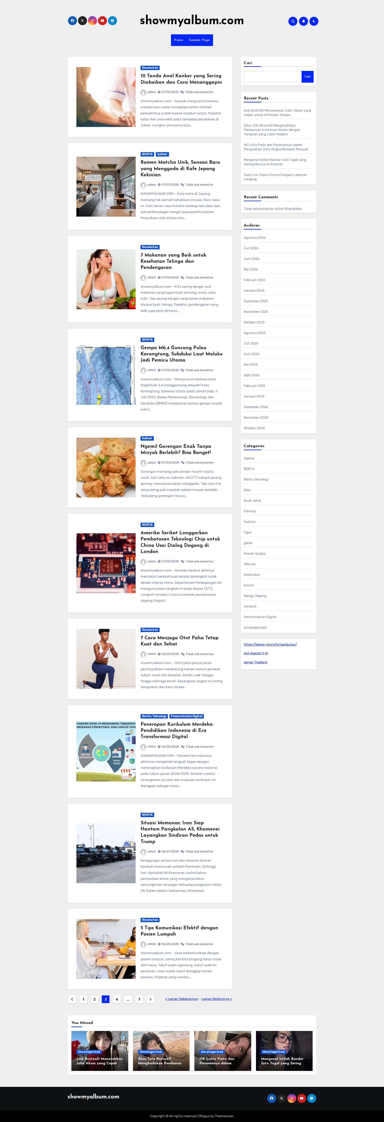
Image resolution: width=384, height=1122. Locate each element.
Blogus (204, 1116)
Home (178, 40)
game (248, 543)
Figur (248, 532)
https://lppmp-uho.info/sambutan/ (270, 644)
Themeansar (224, 1116)
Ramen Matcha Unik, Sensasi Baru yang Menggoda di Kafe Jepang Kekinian (180, 168)
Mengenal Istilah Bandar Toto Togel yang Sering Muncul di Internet (282, 1063)
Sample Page (199, 40)
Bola (247, 490)
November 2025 (256, 312)
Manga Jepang (255, 596)
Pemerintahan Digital (186, 716)
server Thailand (255, 662)
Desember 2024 (256, 407)
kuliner (162, 154)
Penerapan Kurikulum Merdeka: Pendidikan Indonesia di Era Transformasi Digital (177, 730)
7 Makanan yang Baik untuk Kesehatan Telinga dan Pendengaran (173, 261)
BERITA (147, 154)
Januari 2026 (254, 290)
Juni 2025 (252, 354)
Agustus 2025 (255, 333)
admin (151, 92)
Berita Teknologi (154, 716)
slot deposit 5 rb (256, 653)
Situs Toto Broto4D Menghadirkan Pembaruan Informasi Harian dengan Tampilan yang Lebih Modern (272, 130)
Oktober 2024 (254, 428)
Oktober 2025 (254, 322)
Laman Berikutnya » (217, 999)
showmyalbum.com (192, 21)
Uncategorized (255, 627)
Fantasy (250, 511)
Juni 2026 (252, 259)
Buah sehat (253, 501)
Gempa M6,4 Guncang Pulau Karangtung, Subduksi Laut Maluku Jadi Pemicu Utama (182, 354)
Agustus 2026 (255, 238)
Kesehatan (150, 67)
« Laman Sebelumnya (181, 999)
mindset (250, 606)
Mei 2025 (251, 365)
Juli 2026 (251, 248)
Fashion (250, 522)
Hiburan (250, 564)
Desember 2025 (256, 301)
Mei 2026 (251, 269)
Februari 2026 (255, 280)
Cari (248, 63)
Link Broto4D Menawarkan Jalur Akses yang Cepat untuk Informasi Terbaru (99, 1063)
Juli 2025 (251, 343)
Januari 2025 (254, 396)
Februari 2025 (254, 386)
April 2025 (252, 375)
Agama (249, 458)
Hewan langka (254, 553)
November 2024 (256, 417)
